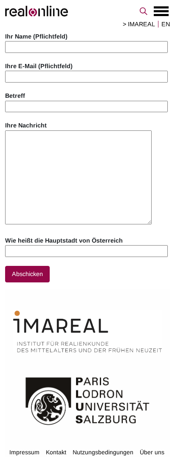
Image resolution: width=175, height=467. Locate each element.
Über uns (152, 452)
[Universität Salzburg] (87, 400)
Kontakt (56, 452)
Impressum (24, 452)
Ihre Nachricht (26, 125)
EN (165, 24)
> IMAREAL (139, 24)
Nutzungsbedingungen (103, 452)
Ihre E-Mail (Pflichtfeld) (39, 66)
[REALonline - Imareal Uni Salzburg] (87, 11)
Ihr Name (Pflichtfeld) (36, 36)
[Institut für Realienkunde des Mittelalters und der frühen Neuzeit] (87, 332)
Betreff (15, 95)
